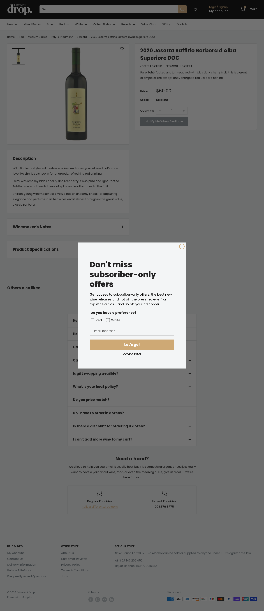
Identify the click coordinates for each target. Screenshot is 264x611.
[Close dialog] (181, 246)
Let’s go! (132, 344)
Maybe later (132, 353)
